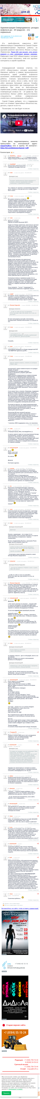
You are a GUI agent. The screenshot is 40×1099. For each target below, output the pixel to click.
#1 (8, 894)
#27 (9, 218)
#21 (9, 428)
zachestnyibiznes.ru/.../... (16, 333)
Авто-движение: (6, 36)
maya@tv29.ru (6, 146)
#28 (9, 196)
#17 (9, 509)
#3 (8, 843)
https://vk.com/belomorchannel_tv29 (14, 148)
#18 (9, 486)
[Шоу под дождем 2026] (15, 954)
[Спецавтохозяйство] (15, 1051)
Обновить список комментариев (12, 903)
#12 (9, 643)
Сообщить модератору (33, 160)
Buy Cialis (22, 157)
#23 (9, 346)
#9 (8, 744)
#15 (9, 561)
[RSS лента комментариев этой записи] (12, 152)
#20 (9, 447)
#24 (9, 327)
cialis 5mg (28, 165)
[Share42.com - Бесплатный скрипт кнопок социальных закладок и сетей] (32, 38)
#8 (8, 776)
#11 (9, 679)
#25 (9, 305)
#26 (9, 294)
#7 (8, 788)
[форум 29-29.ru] (15, 972)
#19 (9, 468)
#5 (8, 816)
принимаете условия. (15, 1089)
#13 (9, 598)
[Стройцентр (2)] (20, 22)
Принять (6, 1093)
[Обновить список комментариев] (14, 152)
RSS (20, 1097)
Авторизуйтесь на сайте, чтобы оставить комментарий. (20, 908)
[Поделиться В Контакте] (29, 35)
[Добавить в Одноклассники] (29, 38)
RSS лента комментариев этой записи (13, 905)
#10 (9, 732)
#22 (9, 356)
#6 (8, 803)
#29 (9, 172)
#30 (9, 164)
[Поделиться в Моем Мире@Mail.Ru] (32, 35)
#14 (9, 583)
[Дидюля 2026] (15, 1019)
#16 (9, 523)
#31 (9, 155)
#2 (8, 857)
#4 (8, 827)
